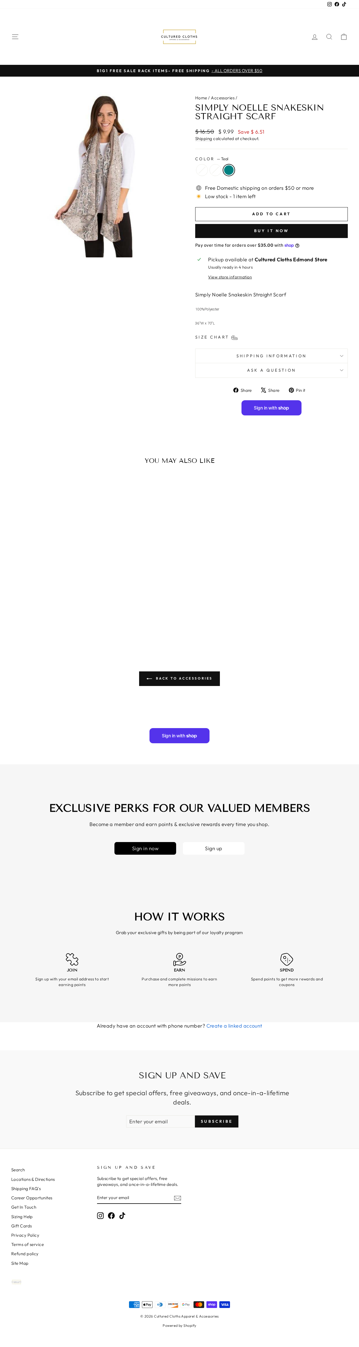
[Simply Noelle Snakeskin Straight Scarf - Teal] (58, 624)
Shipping (203, 138)
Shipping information (271, 355)
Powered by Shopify (179, 1325)
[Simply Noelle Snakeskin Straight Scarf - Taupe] (51, 624)
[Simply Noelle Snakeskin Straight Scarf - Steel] (43, 624)
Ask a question (271, 370)
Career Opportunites (31, 1197)
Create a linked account (234, 1026)
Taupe (215, 170)
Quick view (50, 590)
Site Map (20, 1263)
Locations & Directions (33, 1179)
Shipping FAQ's (26, 1188)
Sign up (213, 848)
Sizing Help (22, 1216)
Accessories (222, 97)
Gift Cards (21, 1226)
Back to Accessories (183, 678)
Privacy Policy (25, 1235)
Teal (228, 170)
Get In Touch (23, 1207)
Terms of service (27, 1244)
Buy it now (271, 230)
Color (211, 158)
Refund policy (25, 1253)
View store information (230, 277)
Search (18, 1169)
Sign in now (145, 848)
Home (201, 97)
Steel (202, 170)
